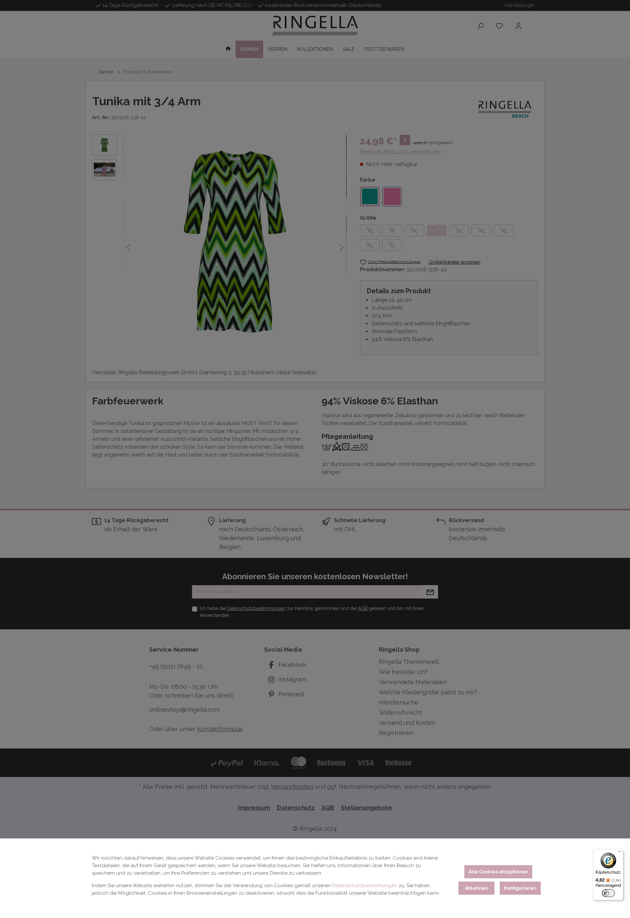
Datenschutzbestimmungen (364, 885)
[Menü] (619, 853)
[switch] (608, 893)
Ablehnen (476, 888)
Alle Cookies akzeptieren (498, 871)
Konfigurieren (520, 888)
